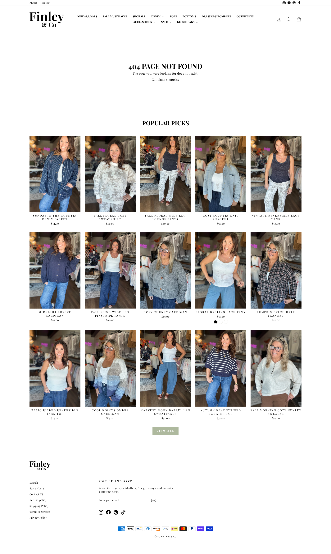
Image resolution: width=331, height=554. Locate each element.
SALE (164, 22)
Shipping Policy (39, 506)
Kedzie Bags (186, 22)
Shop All (139, 16)
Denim (156, 16)
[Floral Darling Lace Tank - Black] (215, 322)
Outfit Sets (245, 16)
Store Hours (36, 488)
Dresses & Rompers (216, 16)
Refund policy (38, 500)
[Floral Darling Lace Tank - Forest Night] (221, 322)
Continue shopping (165, 79)
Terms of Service (39, 511)
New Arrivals (87, 16)
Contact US (36, 494)
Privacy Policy (38, 517)
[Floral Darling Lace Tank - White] (226, 322)
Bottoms (189, 16)
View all (165, 430)
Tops (173, 16)
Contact (46, 2)
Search (33, 482)
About (33, 2)
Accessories (142, 22)
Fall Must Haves (115, 16)
